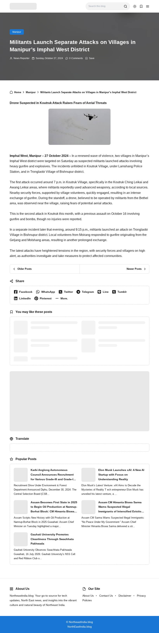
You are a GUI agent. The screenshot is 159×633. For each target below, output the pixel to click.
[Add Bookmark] (89, 58)
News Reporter (21, 58)
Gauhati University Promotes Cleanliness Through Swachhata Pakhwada (52, 539)
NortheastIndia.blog (81, 622)
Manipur (16, 32)
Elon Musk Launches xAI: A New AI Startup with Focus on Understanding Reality (121, 474)
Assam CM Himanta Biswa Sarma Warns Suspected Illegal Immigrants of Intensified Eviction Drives (120, 507)
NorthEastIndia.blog (79, 626)
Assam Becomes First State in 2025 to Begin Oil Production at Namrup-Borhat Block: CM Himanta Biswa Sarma (54, 507)
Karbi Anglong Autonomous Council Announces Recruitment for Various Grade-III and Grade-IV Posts (53, 475)
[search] (125, 6)
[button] (147, 6)
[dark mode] (135, 6)
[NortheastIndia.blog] (23, 6)
